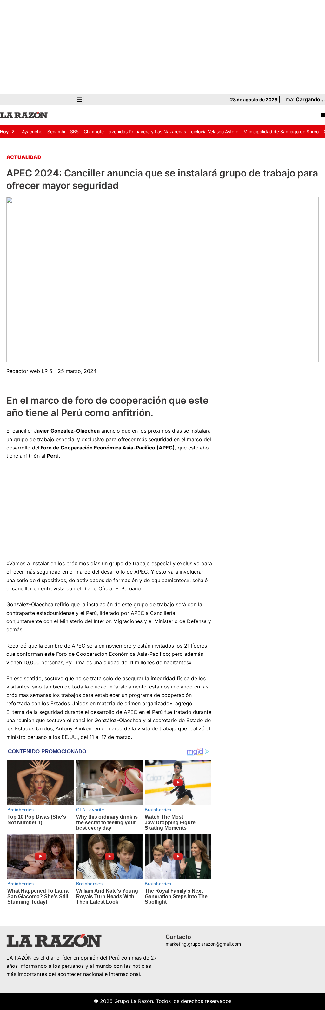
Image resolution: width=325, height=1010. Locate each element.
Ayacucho (32, 131)
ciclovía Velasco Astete (214, 131)
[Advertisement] (162, 47)
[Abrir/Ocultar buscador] (323, 115)
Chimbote (94, 131)
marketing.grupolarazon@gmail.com (203, 944)
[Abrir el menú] (79, 99)
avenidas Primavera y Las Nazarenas (147, 131)
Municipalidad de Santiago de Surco (281, 131)
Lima (78, 662)
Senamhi (56, 131)
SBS (74, 131)
